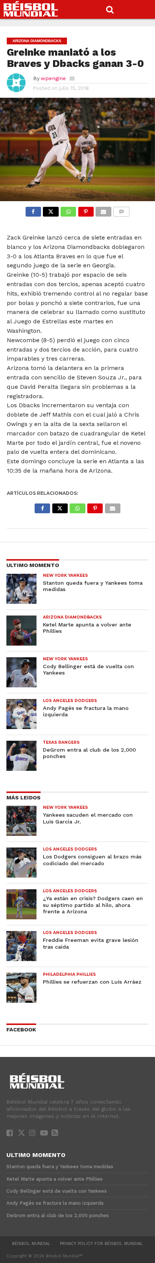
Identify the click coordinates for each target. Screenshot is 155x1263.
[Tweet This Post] (51, 209)
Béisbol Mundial (31, 1243)
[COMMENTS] (121, 209)
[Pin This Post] (86, 209)
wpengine (53, 78)
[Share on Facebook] (33, 209)
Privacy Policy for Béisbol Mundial (101, 1243)
